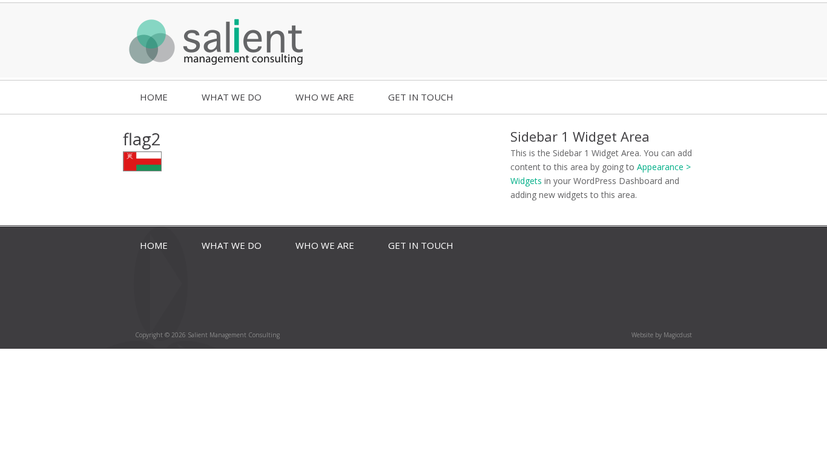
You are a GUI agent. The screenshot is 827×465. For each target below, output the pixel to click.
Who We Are (324, 97)
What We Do (232, 97)
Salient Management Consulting (217, 40)
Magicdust (678, 335)
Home (154, 97)
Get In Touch (420, 97)
